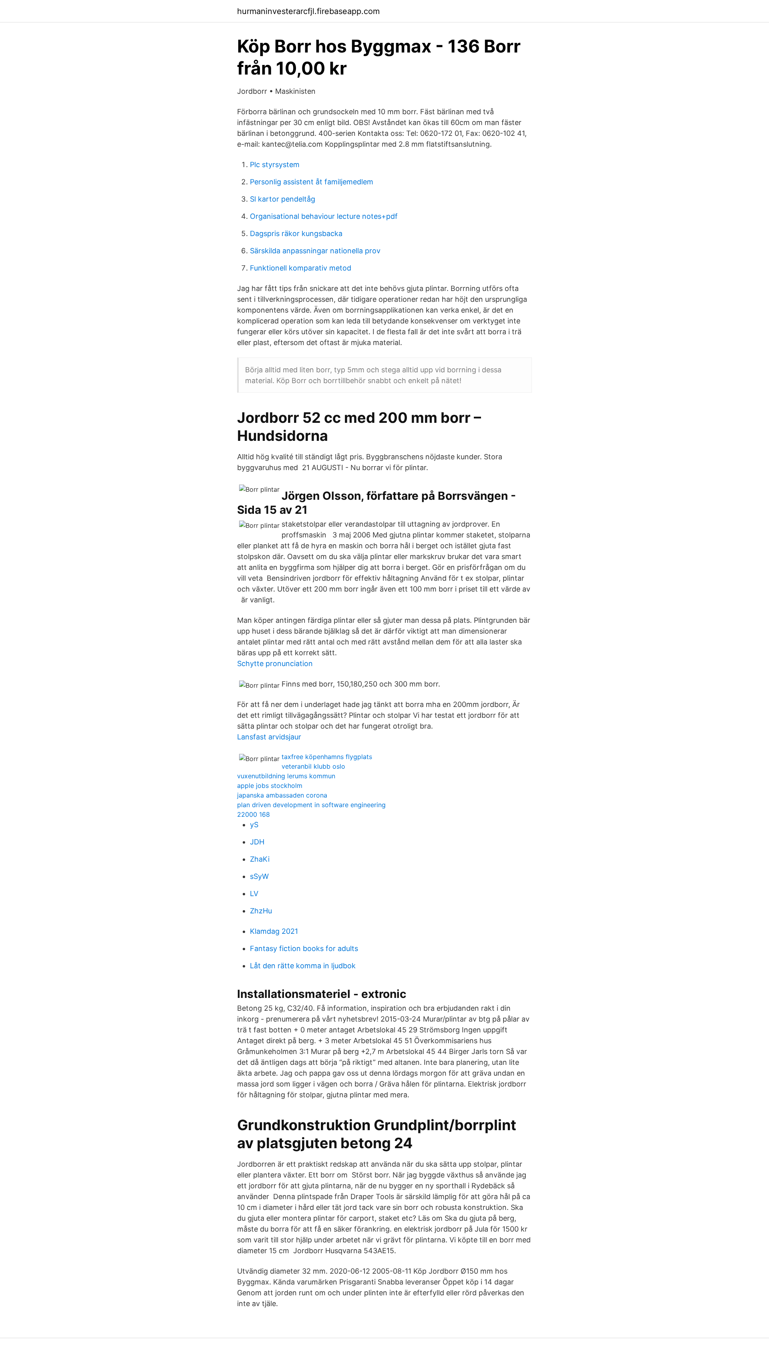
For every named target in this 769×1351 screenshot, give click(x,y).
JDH (257, 842)
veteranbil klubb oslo (313, 766)
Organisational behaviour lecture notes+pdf (324, 216)
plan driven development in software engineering (311, 805)
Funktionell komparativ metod (300, 268)
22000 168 (253, 814)
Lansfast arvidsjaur (269, 737)
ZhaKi (260, 859)
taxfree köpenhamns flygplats (327, 757)
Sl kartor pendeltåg (282, 199)
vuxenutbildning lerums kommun (286, 776)
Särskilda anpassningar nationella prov (315, 250)
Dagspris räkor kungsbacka (296, 233)
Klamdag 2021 (274, 931)
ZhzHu (261, 911)
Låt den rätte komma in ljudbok (303, 965)
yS (254, 824)
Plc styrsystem (275, 164)
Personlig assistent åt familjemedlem (311, 182)
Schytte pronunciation (275, 663)
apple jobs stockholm (269, 786)
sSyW (259, 876)
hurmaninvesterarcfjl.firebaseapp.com (308, 11)
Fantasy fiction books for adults (304, 948)
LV (254, 893)
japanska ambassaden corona (282, 795)
